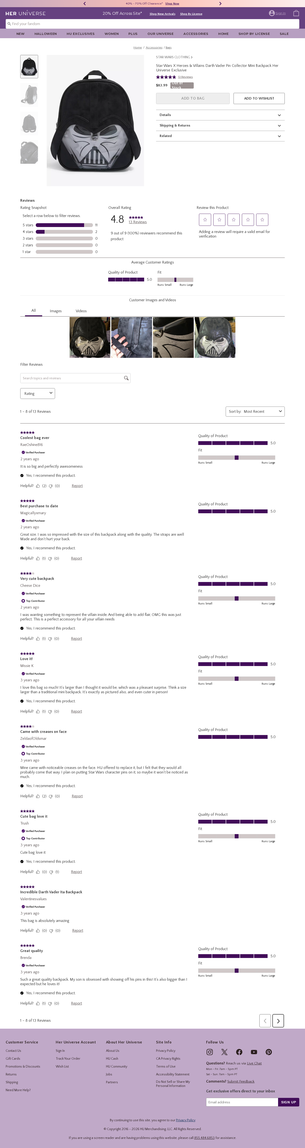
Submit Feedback (240, 1081)
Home (223, 34)
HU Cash (112, 1059)
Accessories (195, 34)
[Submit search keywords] (9, 23)
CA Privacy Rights (168, 1059)
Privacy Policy (165, 1051)
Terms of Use (166, 1067)
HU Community (116, 1067)
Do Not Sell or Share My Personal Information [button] (173, 1084)
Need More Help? (18, 1090)
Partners (112, 1082)
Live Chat (254, 1063)
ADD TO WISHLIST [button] (259, 98)
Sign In (60, 1051)
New (20, 34)
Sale (284, 34)
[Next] (220, 3)
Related (166, 136)
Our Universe (160, 34)
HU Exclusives (81, 34)
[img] (209, 1052)
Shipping (12, 1082)
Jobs (109, 1074)
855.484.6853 (204, 1138)
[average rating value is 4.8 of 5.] (167, 77)
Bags (169, 47)
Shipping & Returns (175, 125)
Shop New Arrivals (162, 14)
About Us (112, 1051)
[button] (277, 13)
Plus (133, 34)
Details (165, 115)
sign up (288, 1102)
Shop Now (172, 3)
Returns (11, 1074)
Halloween (46, 34)
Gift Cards (13, 1059)
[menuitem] (296, 13)
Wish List (62, 1067)
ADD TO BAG (192, 98)
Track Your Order (68, 1059)
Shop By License (191, 14)
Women (112, 34)
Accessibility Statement (172, 1074)
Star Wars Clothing (173, 57)
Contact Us (13, 1051)
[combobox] (152, 24)
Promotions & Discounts (23, 1067)
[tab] (31, 69)
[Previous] (84, 3)
